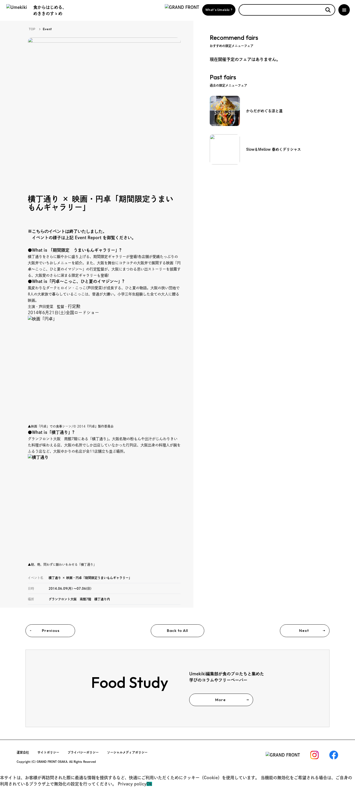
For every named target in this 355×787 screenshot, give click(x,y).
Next (304, 630)
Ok (149, 784)
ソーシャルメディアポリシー (127, 752)
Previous (50, 630)
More (220, 699)
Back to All (177, 630)
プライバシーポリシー (83, 752)
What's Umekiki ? (219, 10)
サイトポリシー (48, 752)
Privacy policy (132, 784)
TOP (32, 29)
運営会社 (23, 752)
